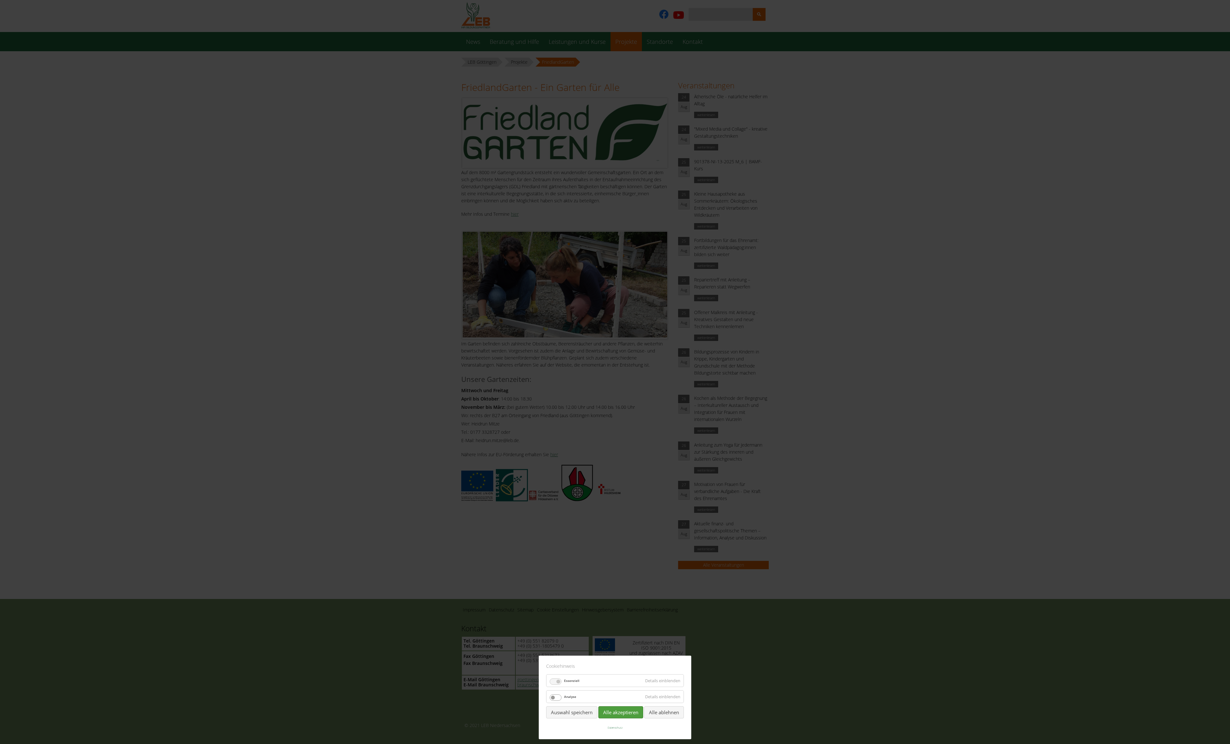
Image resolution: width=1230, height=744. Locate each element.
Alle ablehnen (664, 712)
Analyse (570, 696)
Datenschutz (615, 727)
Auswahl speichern (572, 712)
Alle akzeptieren (620, 712)
